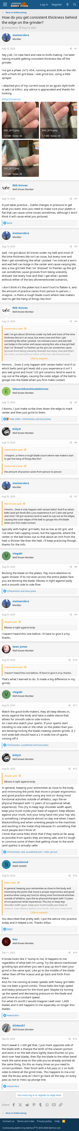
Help (57, 1121)
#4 (75, 321)
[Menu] (5, 4)
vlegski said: (10, 621)
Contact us (8, 1121)
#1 (75, 48)
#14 (75, 952)
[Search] (74, 4)
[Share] (71, 49)
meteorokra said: (13, 328)
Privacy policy (44, 1121)
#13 (75, 875)
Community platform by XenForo (32, 1127)
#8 (75, 566)
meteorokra (10, 27)
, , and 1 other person (32, 852)
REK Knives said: (13, 503)
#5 (75, 402)
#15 (75, 1038)
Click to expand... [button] (39, 358)
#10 (75, 660)
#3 (75, 246)
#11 (75, 705)
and (21, 591)
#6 (75, 442)
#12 (75, 768)
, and (30, 419)
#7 (75, 496)
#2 (75, 198)
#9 (75, 614)
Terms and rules (25, 1121)
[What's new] (67, 4)
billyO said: (10, 882)
